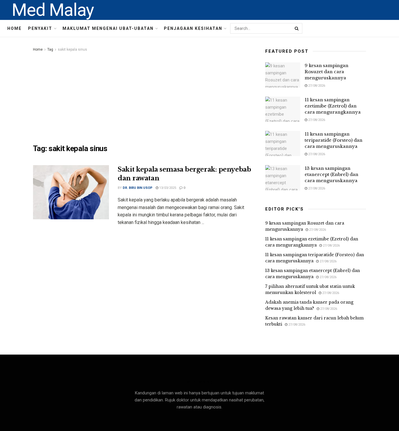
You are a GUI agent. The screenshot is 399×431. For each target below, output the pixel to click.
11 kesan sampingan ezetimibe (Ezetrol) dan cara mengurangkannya (333, 106)
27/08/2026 (316, 86)
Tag (50, 49)
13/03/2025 (167, 188)
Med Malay (53, 10)
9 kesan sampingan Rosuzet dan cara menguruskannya (326, 72)
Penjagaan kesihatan (193, 28)
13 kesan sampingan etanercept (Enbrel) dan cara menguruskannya (331, 174)
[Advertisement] (142, 97)
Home (14, 28)
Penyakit (40, 28)
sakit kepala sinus (72, 49)
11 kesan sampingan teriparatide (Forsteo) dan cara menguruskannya (333, 140)
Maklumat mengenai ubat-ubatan (108, 28)
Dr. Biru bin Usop (137, 188)
